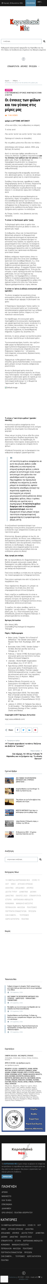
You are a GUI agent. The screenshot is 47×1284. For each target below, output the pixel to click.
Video (13, 884)
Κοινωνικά (9, 903)
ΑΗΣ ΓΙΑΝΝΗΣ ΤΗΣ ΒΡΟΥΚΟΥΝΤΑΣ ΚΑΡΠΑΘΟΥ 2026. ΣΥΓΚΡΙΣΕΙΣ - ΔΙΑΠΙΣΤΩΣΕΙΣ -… (26, 780)
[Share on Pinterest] (35, 730)
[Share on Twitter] (23, 730)
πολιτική (25, 919)
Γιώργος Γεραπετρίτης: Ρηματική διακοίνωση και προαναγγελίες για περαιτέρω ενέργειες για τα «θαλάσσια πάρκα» (22, 1028)
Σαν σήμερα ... (11, 915)
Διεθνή (33, 892)
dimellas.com (23, 1279)
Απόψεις (15, 80)
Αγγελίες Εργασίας (25, 884)
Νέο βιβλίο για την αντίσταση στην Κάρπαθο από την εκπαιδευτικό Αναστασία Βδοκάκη (23, 1008)
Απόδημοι (20, 888)
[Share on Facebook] (17, 730)
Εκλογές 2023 (21, 895)
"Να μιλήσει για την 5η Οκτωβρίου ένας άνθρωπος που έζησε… (28, 800)
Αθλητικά (9, 888)
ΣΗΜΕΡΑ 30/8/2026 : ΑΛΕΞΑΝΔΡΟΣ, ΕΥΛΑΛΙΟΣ (19, 1056)
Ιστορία (8, 899)
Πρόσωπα (32, 911)
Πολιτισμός (32, 907)
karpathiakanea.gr (11, 1277)
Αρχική (7, 80)
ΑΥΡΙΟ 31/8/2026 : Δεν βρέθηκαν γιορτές (17, 1063)
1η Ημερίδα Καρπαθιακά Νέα (17, 880)
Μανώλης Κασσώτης (24, 903)
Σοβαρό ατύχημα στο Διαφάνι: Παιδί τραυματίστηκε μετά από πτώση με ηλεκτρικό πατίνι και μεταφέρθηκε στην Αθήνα (24, 988)
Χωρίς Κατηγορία (12, 919)
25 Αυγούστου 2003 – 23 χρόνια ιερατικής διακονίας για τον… (26, 833)
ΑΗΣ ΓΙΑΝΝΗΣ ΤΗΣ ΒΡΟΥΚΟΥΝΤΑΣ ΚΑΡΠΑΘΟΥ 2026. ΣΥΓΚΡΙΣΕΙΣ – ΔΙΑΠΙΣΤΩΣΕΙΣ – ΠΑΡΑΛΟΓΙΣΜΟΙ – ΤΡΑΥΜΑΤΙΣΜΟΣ (23, 998)
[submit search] (44, 41)
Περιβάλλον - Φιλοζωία (15, 907)
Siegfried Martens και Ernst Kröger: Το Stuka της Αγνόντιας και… (27, 790)
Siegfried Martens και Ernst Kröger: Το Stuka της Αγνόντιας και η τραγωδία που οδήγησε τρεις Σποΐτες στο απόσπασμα (24, 1017)
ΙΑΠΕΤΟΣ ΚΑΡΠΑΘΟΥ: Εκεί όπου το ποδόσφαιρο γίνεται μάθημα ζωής (27, 811)
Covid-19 (35, 880)
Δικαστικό (9, 895)
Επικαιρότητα (35, 895)
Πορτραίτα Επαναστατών (15, 911)
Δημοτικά (23, 892)
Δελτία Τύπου (11, 892)
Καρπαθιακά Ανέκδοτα (23, 899)
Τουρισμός (24, 915)
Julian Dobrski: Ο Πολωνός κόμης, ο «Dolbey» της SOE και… (27, 822)
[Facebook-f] (23, 59)
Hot (7, 884)
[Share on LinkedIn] (29, 730)
